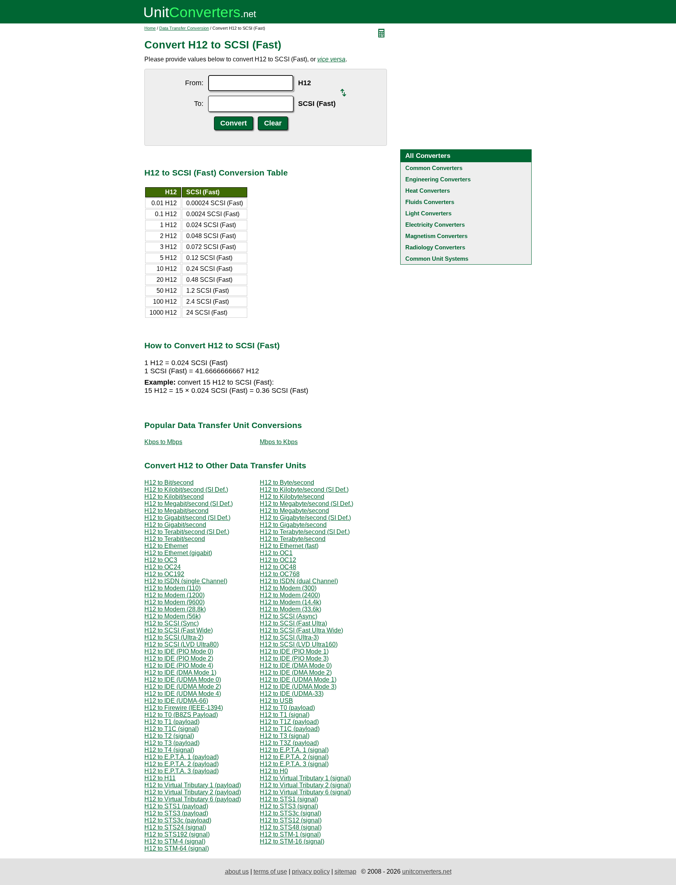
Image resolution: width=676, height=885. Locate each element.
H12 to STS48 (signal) (291, 827)
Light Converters (428, 213)
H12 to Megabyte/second (294, 510)
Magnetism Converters (436, 236)
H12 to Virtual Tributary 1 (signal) (305, 778)
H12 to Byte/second (287, 482)
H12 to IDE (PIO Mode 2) (178, 658)
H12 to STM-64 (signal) (176, 848)
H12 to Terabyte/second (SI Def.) (305, 531)
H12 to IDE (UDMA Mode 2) (182, 686)
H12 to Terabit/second (174, 539)
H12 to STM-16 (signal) (292, 841)
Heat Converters (427, 190)
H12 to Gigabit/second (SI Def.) (187, 517)
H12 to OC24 (162, 567)
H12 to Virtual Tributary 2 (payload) (192, 792)
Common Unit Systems (436, 258)
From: (194, 83)
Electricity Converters (435, 224)
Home (150, 28)
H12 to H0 (274, 771)
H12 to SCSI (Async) (288, 616)
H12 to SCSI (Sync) (171, 623)
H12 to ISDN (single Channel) (185, 581)
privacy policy (311, 871)
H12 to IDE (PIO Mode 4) (178, 665)
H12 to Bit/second (169, 482)
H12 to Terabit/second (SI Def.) (186, 531)
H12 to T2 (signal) (169, 736)
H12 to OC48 (278, 567)
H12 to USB (276, 700)
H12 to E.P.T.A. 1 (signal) (294, 750)
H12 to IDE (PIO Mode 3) (294, 658)
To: (198, 103)
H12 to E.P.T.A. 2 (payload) (181, 764)
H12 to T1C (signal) (171, 729)
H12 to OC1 (276, 553)
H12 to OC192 (164, 574)
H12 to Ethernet (166, 546)
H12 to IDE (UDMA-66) (176, 700)
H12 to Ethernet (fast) (289, 546)
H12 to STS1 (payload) (176, 806)
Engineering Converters (438, 179)
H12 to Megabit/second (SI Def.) (188, 503)
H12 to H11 (160, 778)
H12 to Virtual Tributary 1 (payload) (192, 785)
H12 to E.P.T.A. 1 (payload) (181, 757)
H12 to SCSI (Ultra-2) (173, 637)
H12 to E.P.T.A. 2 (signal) (294, 757)
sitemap (345, 871)
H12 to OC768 (280, 574)
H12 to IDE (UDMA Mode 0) (182, 679)
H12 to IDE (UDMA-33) (292, 693)
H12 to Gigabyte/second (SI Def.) (305, 517)
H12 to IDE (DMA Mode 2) (296, 672)
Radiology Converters (435, 247)
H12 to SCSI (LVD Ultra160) (299, 644)
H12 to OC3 (160, 560)
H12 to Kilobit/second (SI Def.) (186, 489)
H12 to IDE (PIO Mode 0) (178, 651)
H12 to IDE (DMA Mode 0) (296, 665)
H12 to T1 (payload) (172, 721)
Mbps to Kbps (279, 442)
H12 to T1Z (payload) (289, 721)
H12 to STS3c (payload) (177, 820)
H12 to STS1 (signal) (289, 799)
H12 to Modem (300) (288, 588)
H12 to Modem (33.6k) (290, 609)
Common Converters (433, 168)
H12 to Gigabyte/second (293, 524)
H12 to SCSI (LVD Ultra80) (181, 644)
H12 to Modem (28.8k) (175, 609)
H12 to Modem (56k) (172, 616)
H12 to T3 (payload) (172, 743)
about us (237, 871)
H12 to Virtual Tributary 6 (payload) (192, 799)
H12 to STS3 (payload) (176, 813)
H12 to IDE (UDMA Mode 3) (298, 686)
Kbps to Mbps (163, 442)
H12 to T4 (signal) (169, 750)
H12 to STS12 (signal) (291, 820)
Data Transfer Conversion (184, 28)
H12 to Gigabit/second (175, 524)
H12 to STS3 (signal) (289, 806)
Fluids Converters (429, 202)
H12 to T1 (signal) (284, 714)
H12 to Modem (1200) (174, 595)
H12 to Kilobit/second (174, 496)
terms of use (270, 871)
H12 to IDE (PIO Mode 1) (294, 651)
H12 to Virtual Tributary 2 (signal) (305, 785)
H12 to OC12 (278, 560)
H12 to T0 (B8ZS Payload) (181, 714)
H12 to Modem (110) (172, 588)
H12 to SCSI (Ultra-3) (289, 637)
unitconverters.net (426, 871)
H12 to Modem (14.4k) (290, 602)
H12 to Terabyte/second (292, 539)
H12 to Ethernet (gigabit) (178, 553)
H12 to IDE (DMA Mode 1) (180, 672)
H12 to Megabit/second (176, 510)
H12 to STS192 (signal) (177, 834)
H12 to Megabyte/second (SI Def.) (306, 503)
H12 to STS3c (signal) (290, 813)
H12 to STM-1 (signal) (290, 834)
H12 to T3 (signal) (284, 736)
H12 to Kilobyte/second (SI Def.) (304, 489)
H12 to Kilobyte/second (292, 496)
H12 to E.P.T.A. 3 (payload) (181, 771)
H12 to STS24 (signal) (175, 827)
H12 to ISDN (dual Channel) (299, 581)
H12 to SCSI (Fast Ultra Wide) (301, 630)
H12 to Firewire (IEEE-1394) (183, 707)
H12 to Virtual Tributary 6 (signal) (305, 792)
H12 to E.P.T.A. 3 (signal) (294, 764)
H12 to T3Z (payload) (289, 743)
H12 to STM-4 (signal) (174, 841)
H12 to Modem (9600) (174, 602)
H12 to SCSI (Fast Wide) (178, 630)
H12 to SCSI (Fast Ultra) (293, 623)
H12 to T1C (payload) (290, 729)
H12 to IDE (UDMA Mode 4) (182, 693)
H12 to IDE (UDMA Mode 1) (298, 679)
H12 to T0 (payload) (287, 707)
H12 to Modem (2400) (290, 595)
